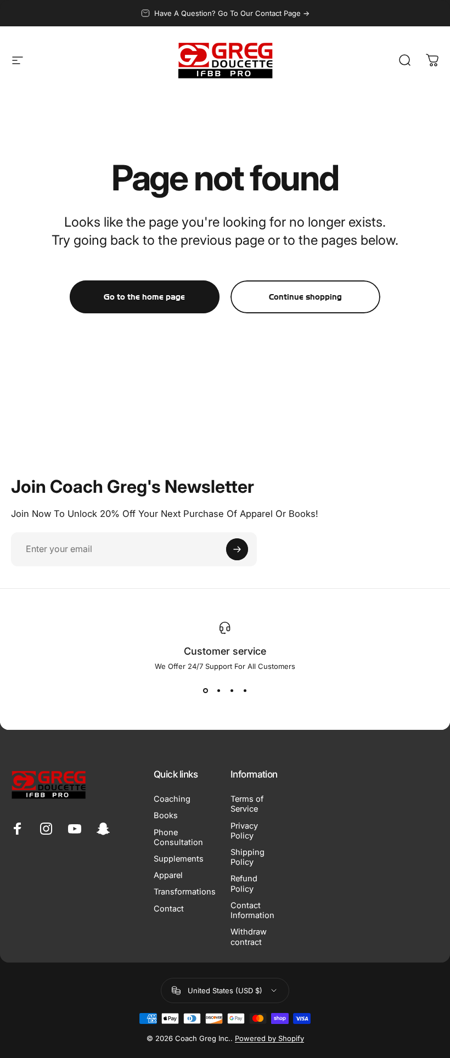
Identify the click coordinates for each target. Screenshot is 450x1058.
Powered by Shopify (269, 1038)
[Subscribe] (237, 549)
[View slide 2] (218, 690)
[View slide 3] (231, 690)
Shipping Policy (247, 857)
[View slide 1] (205, 690)
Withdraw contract (248, 937)
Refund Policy (243, 883)
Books (166, 815)
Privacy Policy (244, 831)
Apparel (168, 875)
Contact (169, 909)
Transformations (185, 892)
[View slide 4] (244, 690)
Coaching (172, 799)
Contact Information (252, 910)
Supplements (179, 859)
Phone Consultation (178, 837)
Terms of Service (246, 804)
